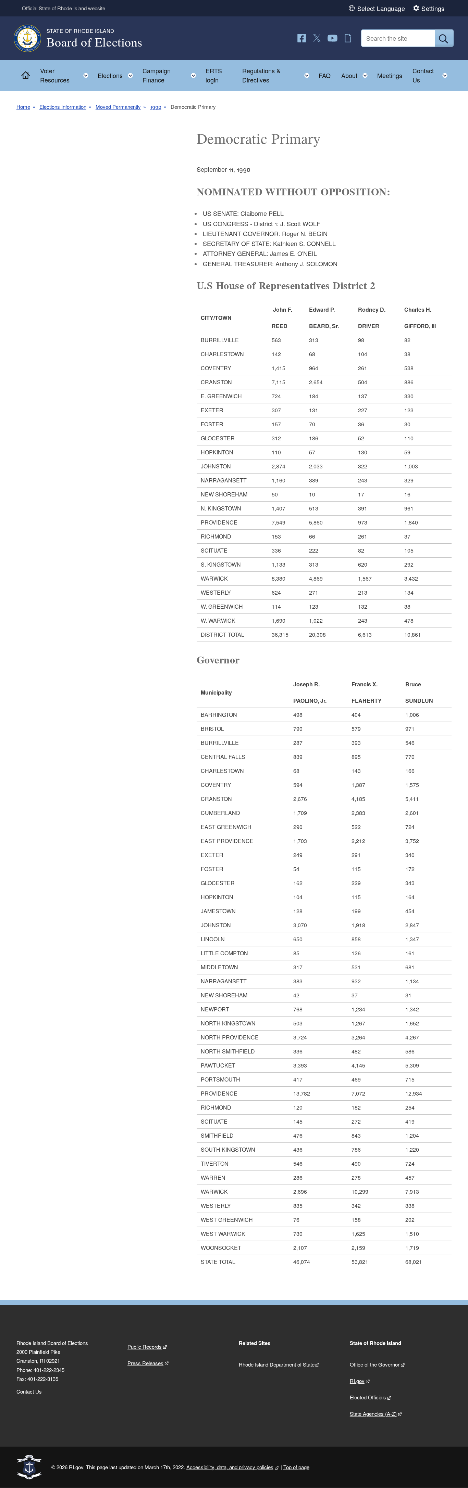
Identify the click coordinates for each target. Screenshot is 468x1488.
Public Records (144, 1346)
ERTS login (214, 75)
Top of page (296, 1467)
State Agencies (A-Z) (373, 1413)
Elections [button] (117, 74)
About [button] (356, 74)
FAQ (325, 75)
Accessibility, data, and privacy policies (229, 1467)
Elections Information (62, 106)
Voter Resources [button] (66, 75)
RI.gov (357, 1380)
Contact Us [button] (432, 75)
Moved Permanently (118, 106)
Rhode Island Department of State (277, 1364)
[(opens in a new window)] (301, 38)
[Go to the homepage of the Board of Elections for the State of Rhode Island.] (31, 38)
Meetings (389, 75)
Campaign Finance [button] (171, 75)
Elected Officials (368, 1397)
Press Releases (145, 1363)
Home (23, 106)
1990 (155, 106)
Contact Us (29, 1391)
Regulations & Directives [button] (277, 75)
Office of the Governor (374, 1364)
